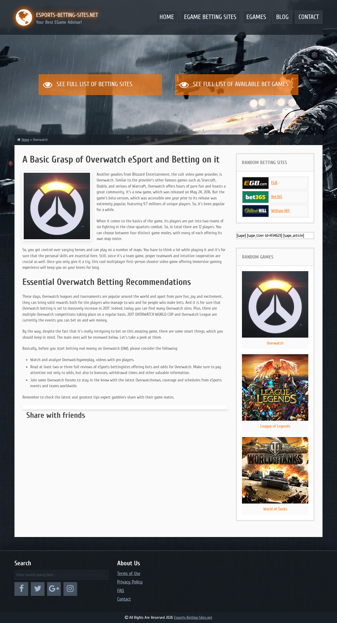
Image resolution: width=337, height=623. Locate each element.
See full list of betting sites (93, 84)
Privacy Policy (130, 582)
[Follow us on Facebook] (21, 589)
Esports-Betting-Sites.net (193, 617)
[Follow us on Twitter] (37, 589)
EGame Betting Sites (210, 17)
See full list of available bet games (240, 84)
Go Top (311, 601)
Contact (309, 17)
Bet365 (276, 196)
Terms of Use (128, 573)
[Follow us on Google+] (54, 589)
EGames (256, 17)
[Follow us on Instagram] (70, 589)
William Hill (280, 210)
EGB (274, 182)
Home (167, 17)
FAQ (120, 590)
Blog (282, 17)
